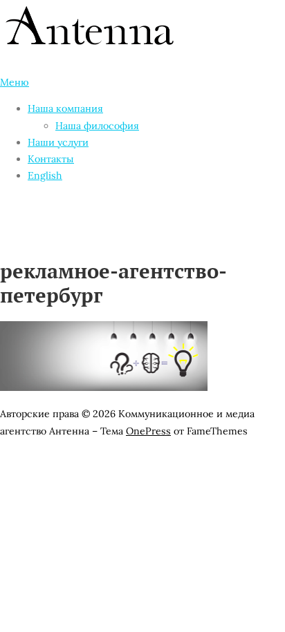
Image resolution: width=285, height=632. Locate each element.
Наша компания (65, 108)
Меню (14, 82)
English (45, 175)
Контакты (51, 159)
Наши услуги (58, 142)
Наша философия (97, 125)
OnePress (148, 431)
